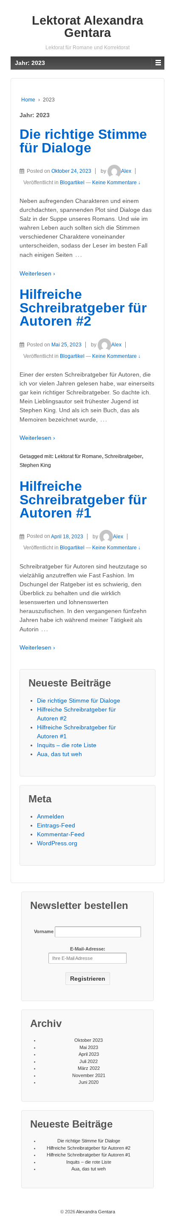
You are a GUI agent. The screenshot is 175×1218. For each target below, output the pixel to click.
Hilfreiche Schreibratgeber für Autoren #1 (83, 499)
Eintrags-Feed (56, 825)
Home (28, 100)
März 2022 (89, 1068)
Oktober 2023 (88, 1040)
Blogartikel (72, 183)
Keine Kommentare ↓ (116, 183)
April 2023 (89, 1054)
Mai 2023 (88, 1047)
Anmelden (50, 816)
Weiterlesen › (37, 273)
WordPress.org (57, 843)
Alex (126, 171)
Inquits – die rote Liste (66, 745)
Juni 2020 (89, 1082)
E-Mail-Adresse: (87, 948)
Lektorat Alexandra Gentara (87, 26)
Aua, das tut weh (59, 754)
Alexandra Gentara (95, 1211)
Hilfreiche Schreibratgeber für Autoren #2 (83, 308)
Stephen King (35, 465)
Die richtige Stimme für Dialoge (83, 141)
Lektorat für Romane (78, 456)
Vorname (44, 931)
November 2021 (88, 1075)
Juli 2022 (88, 1061)
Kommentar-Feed (61, 834)
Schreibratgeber (123, 456)
